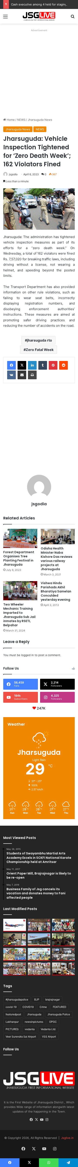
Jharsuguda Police (58, 1014)
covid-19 (11, 1007)
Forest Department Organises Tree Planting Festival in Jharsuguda (18, 558)
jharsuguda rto (39, 340)
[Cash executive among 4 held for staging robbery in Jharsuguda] (63, 925)
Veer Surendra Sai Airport (21, 1036)
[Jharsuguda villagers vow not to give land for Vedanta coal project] (63, 939)
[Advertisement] (39, 72)
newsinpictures (34, 1021)
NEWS (21, 119)
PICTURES (12, 1029)
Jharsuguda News (40, 119)
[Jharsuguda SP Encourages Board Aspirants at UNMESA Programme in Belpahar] (14, 969)
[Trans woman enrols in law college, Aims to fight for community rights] (14, 939)
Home (10, 119)
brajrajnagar (52, 999)
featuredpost (13, 1014)
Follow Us (11, 1049)
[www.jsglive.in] (39, 16)
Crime (43, 1007)
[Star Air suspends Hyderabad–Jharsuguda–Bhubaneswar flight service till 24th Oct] (39, 939)
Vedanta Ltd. (48, 1029)
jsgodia (13, 174)
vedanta (30, 1029)
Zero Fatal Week (40, 349)
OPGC (53, 1021)
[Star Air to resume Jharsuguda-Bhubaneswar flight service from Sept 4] (14, 925)
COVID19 (28, 1007)
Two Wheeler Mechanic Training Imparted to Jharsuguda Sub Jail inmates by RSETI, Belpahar (19, 614)
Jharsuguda (34, 1014)
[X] (22, 365)
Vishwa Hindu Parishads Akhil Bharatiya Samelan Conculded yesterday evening (56, 591)
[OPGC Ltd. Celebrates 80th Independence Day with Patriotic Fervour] (14, 954)
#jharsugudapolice (17, 999)
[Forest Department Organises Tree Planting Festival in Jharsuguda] (20, 538)
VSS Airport (49, 1036)
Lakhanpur (12, 1021)
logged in (27, 655)
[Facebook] (11, 365)
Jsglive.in (67, 1138)
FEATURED (59, 1007)
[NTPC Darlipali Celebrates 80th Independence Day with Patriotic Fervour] (39, 954)
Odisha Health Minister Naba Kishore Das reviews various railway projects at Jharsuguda (56, 558)
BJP (36, 999)
